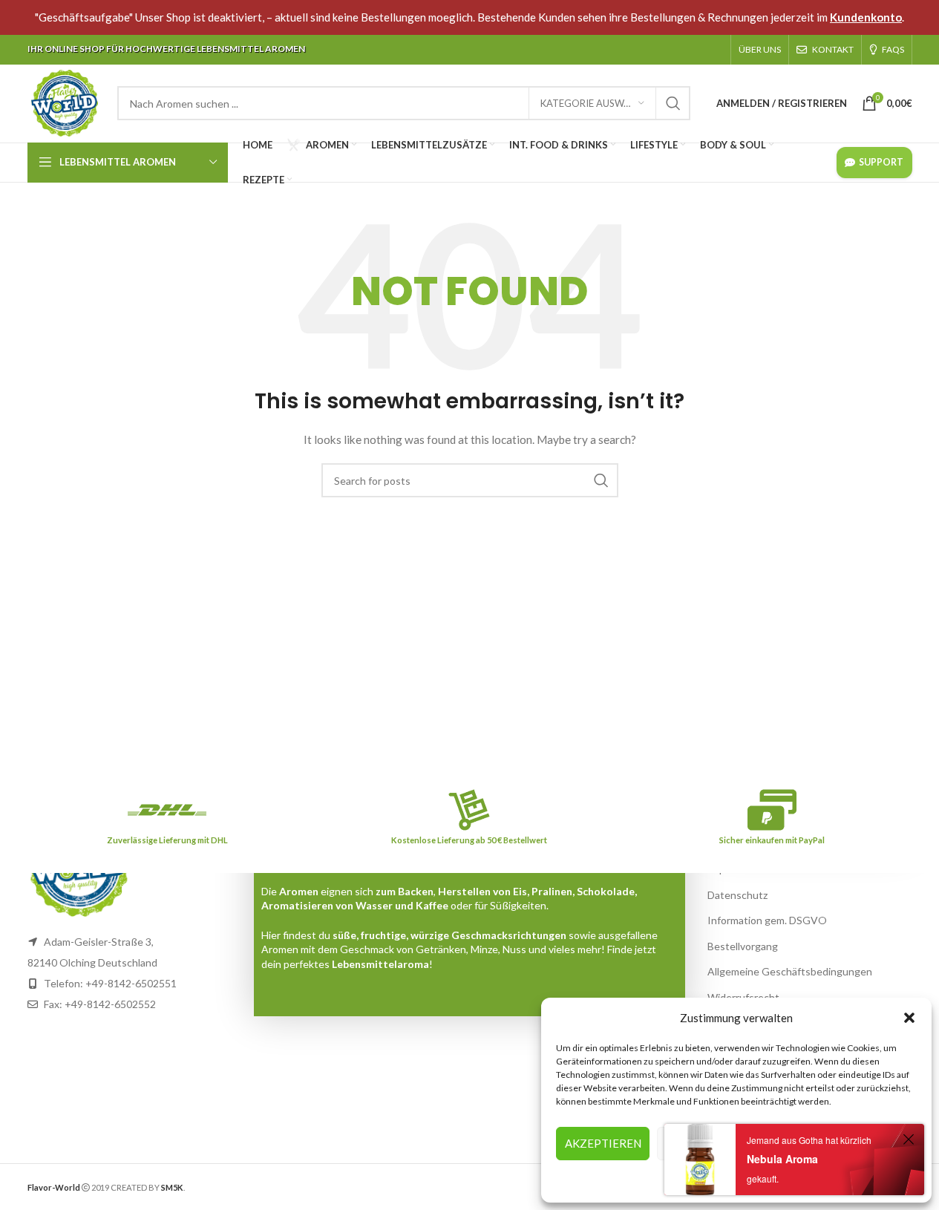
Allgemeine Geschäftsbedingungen (789, 971)
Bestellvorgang (742, 946)
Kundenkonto (866, 17)
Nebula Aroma (782, 1158)
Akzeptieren (603, 1143)
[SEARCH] (673, 103)
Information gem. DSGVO (767, 920)
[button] (909, 1017)
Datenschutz (737, 895)
